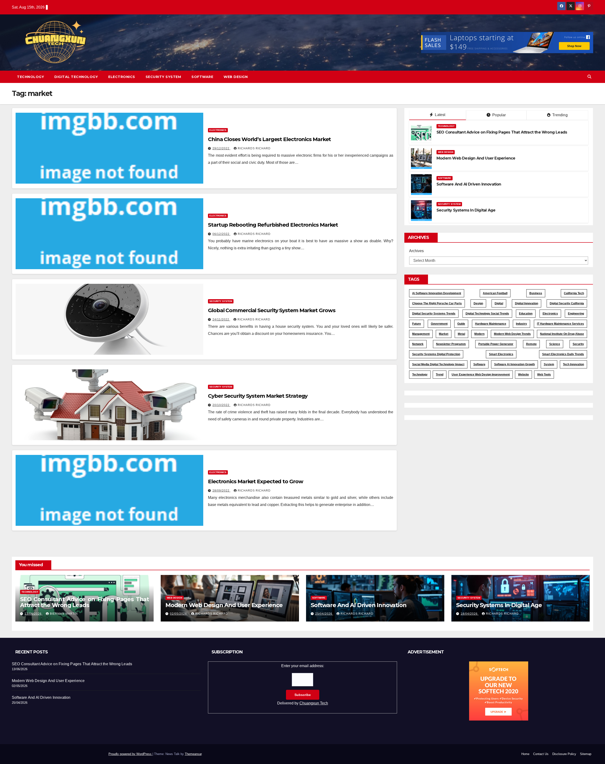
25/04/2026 (324, 613)
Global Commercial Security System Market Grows (271, 310)
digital (499, 303)
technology (420, 374)
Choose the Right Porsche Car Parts (437, 303)
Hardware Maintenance (490, 323)
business (535, 293)
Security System (163, 77)
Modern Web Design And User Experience (475, 158)
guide (461, 323)
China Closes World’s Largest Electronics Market (269, 139)
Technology (30, 77)
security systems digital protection (436, 354)
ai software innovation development (436, 293)
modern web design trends (512, 334)
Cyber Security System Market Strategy (257, 396)
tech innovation (573, 364)
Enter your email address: (302, 684)
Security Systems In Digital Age (465, 210)
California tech (574, 293)
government (439, 323)
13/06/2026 (34, 613)
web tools (544, 374)
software (479, 364)
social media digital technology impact (438, 364)
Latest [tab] (439, 115)
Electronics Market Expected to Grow (255, 481)
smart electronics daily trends (563, 354)
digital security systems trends (433, 313)
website (523, 374)
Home (525, 754)
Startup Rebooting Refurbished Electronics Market (273, 225)
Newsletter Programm (451, 344)
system (549, 364)
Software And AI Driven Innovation (468, 184)
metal (461, 334)
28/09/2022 (221, 490)
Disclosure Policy (564, 754)
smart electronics (501, 354)
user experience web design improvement (481, 374)
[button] (589, 77)
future (416, 323)
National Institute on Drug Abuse (562, 334)
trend (439, 374)
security (578, 344)
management (421, 334)
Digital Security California (567, 303)
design (478, 303)
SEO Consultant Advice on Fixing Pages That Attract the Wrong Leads (501, 132)
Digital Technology (76, 77)
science (554, 344)
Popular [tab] (498, 115)
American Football (495, 293)
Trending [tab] (559, 115)
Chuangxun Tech (313, 703)
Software (202, 77)
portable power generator (495, 344)
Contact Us (541, 754)
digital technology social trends (487, 313)
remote (531, 344)
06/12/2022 (221, 234)
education (525, 313)
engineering (576, 313)
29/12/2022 (221, 148)
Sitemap (585, 754)
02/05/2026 (179, 613)
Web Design (236, 77)
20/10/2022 (221, 405)
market (443, 334)
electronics (550, 313)
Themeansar (193, 754)
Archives (416, 251)
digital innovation (526, 303)
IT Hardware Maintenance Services (560, 323)
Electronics (121, 77)
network (418, 344)
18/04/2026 (470, 613)
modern (479, 334)
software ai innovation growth (514, 364)
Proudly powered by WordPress (130, 754)
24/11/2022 (221, 319)
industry (521, 323)
